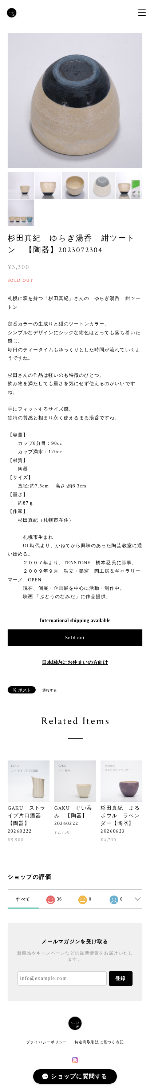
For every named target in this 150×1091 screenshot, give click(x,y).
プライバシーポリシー (46, 1042)
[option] (75, 100)
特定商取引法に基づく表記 (99, 1042)
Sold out (75, 637)
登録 (120, 978)
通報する (49, 690)
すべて (23, 899)
